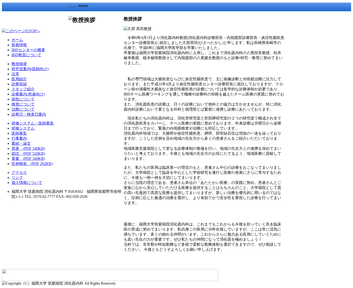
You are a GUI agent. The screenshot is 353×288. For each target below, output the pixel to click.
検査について (23, 104)
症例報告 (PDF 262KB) (32, 164)
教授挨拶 (19, 64)
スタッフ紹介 (23, 89)
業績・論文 (21, 143)
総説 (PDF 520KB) (28, 153)
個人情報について (27, 183)
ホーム (17, 40)
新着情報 (19, 45)
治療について (23, 109)
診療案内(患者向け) (28, 94)
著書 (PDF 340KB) (28, 159)
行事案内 (19, 138)
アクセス (19, 172)
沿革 (15, 74)
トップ (72, 6)
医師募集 (19, 133)
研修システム (23, 128)
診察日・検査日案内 (29, 114)
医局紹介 (19, 79)
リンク (17, 177)
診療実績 (19, 84)
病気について (23, 99)
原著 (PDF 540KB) (28, 148)
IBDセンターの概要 (28, 50)
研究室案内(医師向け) (30, 69)
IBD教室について (26, 55)
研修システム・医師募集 (33, 123)
